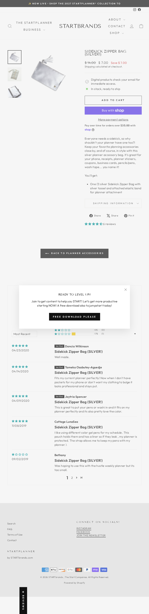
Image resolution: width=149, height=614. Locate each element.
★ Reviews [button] (23, 600)
